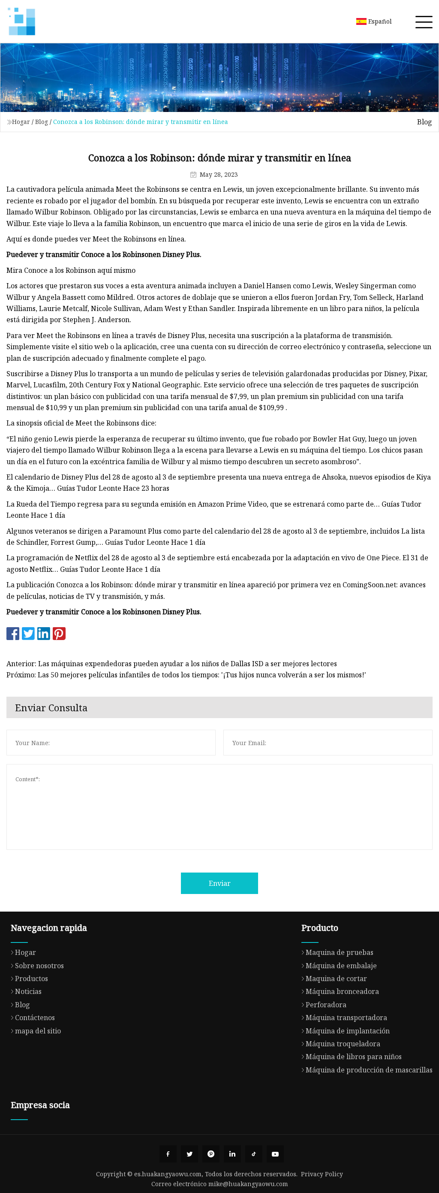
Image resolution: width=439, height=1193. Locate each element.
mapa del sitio (38, 1031)
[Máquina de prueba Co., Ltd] (21, 21)
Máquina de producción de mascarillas (369, 1070)
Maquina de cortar (336, 978)
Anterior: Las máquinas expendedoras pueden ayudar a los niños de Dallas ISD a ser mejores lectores (171, 663)
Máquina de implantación (348, 1031)
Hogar (21, 122)
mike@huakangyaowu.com (248, 1184)
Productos (31, 978)
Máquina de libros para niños (354, 1056)
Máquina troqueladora (343, 1043)
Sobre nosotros (39, 965)
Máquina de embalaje (341, 965)
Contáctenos (35, 1017)
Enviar (220, 883)
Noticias (28, 991)
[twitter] (189, 1154)
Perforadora (326, 1004)
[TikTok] (253, 1154)
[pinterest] (211, 1154)
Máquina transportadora (346, 1017)
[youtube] (275, 1154)
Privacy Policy (322, 1174)
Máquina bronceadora (342, 991)
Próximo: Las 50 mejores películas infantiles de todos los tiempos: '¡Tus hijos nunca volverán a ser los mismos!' (186, 675)
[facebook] (168, 1154)
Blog (41, 122)
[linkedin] (232, 1154)
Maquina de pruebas (339, 952)
